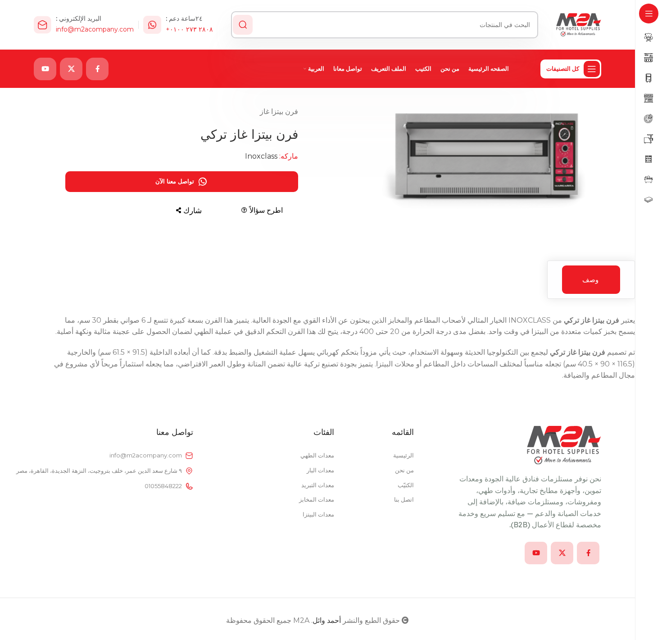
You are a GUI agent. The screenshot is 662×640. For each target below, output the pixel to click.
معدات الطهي (317, 455)
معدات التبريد (317, 485)
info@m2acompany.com (95, 29)
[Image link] (564, 444)
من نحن (404, 470)
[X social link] (71, 69)
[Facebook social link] (97, 69)
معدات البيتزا (318, 514)
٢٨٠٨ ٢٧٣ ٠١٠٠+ (189, 29)
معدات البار (320, 470)
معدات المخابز (316, 499)
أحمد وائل (327, 620)
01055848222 (163, 485)
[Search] (243, 25)
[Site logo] (578, 24)
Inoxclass (261, 156)
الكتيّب (406, 485)
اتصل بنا (404, 499)
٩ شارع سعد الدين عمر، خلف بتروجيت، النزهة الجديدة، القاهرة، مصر (108, 470)
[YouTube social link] (45, 69)
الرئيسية (403, 455)
